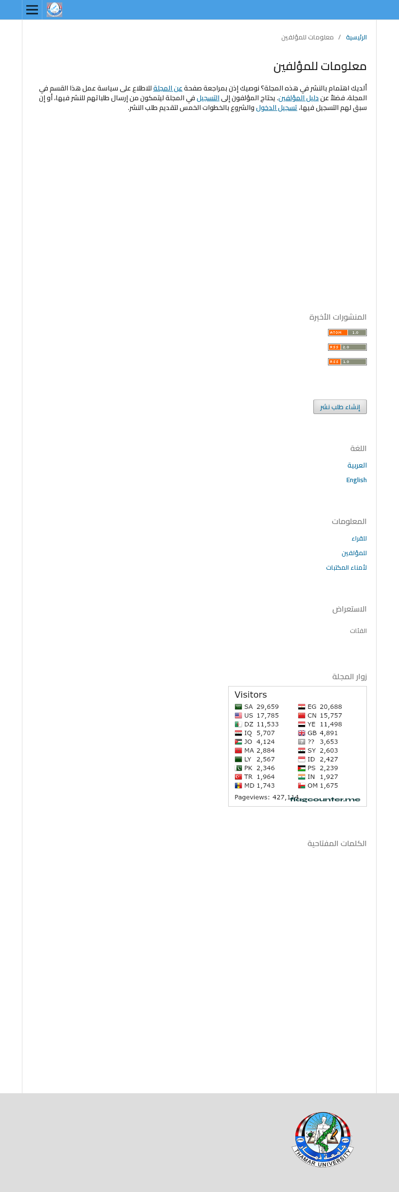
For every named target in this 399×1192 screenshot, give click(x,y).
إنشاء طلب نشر (340, 407)
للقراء (359, 538)
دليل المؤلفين (298, 97)
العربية (357, 465)
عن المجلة (167, 88)
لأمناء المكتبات (346, 567)
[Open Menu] (32, 9)
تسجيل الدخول (276, 107)
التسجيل (208, 97)
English (356, 479)
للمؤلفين (354, 553)
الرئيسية (356, 37)
